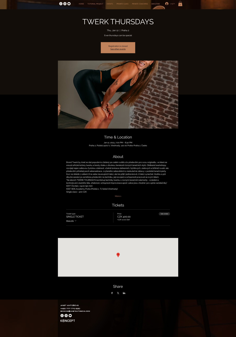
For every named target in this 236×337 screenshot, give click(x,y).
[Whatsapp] (60, 3)
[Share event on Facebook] (112, 293)
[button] (180, 3)
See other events (118, 49)
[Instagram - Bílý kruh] (64, 3)
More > (118, 196)
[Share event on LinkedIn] (124, 293)
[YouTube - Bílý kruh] (69, 3)
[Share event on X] (118, 293)
